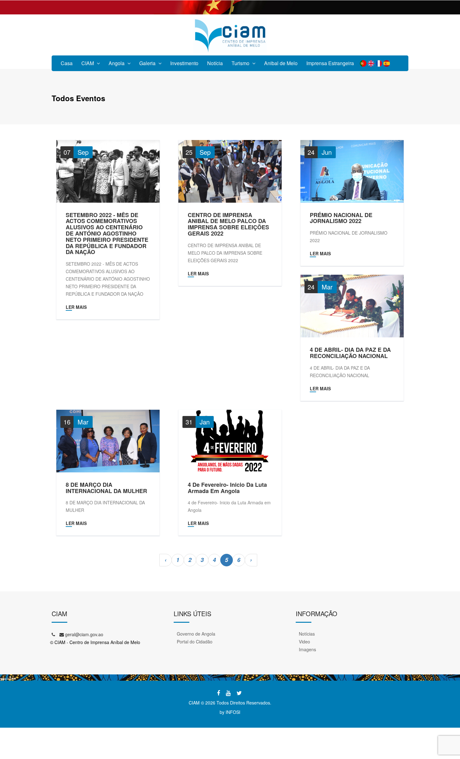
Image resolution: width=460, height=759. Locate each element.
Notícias (307, 634)
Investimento (184, 63)
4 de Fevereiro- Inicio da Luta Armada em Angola (227, 488)
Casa (67, 63)
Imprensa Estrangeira (330, 63)
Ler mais (76, 307)
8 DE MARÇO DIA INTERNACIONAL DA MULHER (106, 488)
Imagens (307, 649)
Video (304, 641)
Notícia (215, 63)
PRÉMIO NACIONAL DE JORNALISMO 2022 (341, 218)
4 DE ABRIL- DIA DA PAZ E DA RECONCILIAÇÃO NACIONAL (350, 353)
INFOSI (233, 712)
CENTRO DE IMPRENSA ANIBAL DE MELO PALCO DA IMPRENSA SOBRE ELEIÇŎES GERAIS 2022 (228, 224)
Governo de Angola (196, 634)
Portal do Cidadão (194, 641)
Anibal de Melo (281, 63)
